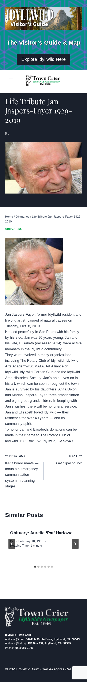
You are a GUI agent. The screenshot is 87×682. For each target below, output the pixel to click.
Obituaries (13, 228)
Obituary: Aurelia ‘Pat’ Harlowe (41, 533)
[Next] (75, 544)
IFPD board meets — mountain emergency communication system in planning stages (21, 471)
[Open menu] (11, 80)
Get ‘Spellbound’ (69, 459)
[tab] (35, 567)
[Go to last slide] (11, 544)
